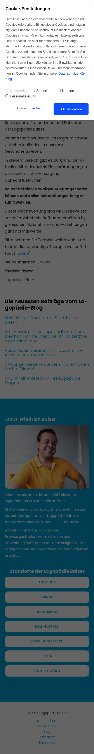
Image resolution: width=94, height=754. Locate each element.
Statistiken (44, 91)
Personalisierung (23, 96)
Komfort (68, 91)
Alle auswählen (71, 109)
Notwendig (18, 91)
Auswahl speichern (30, 108)
